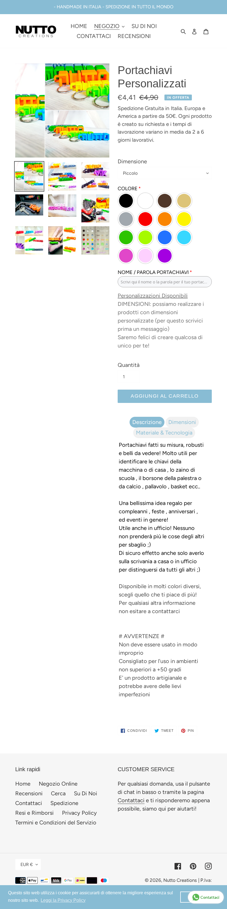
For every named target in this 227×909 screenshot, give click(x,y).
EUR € (26, 864)
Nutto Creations (180, 880)
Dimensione (132, 161)
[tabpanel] (165, 571)
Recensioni (29, 793)
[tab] (147, 422)
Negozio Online (58, 783)
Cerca (58, 793)
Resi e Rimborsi (34, 812)
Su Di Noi (85, 793)
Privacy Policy (79, 812)
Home (22, 783)
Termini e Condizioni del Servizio (55, 822)
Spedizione (64, 803)
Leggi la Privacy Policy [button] (63, 900)
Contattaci (28, 803)
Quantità (129, 365)
